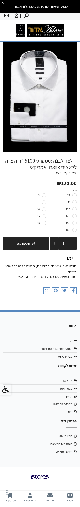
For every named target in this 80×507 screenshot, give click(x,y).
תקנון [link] (69, 396)
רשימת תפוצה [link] (64, 452)
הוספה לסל (23, 243)
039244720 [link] (65, 356)
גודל (75, 190)
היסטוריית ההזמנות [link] (61, 444)
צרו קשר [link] (67, 381)
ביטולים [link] (68, 412)
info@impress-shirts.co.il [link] (56, 349)
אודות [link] (69, 341)
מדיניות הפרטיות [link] (62, 404)
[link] (70, 497)
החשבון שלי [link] (65, 436)
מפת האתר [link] (65, 388)
